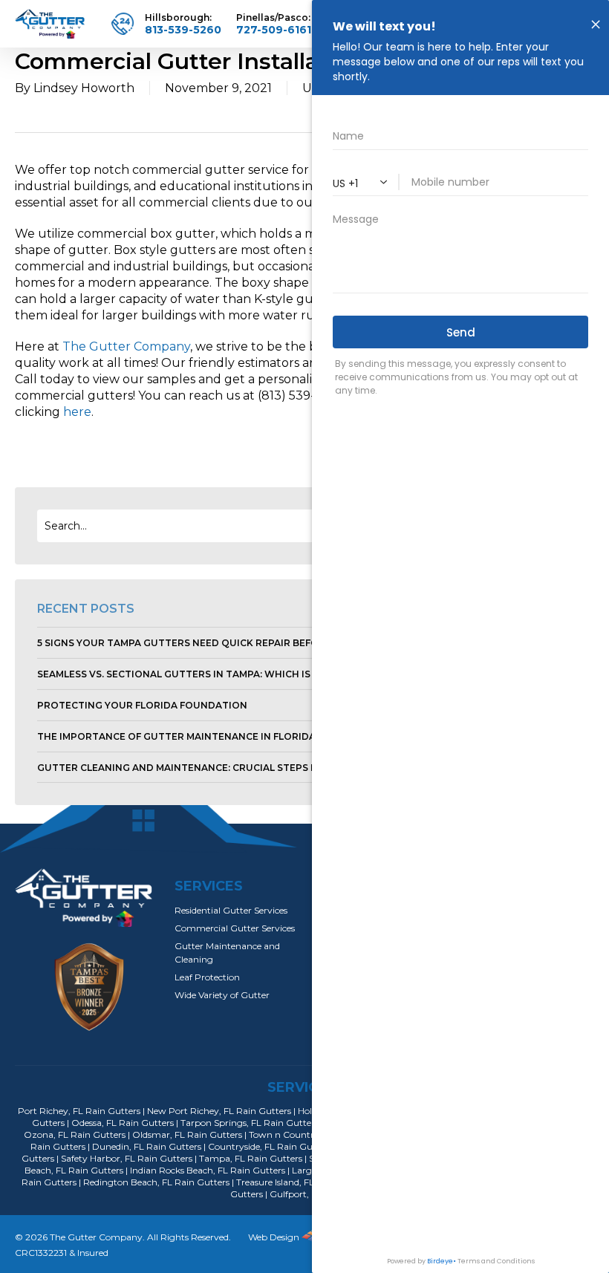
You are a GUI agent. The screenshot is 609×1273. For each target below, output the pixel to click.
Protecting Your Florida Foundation (142, 705)
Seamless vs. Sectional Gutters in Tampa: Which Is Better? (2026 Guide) (230, 674)
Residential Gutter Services (231, 910)
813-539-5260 (183, 29)
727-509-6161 (273, 29)
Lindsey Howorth (83, 88)
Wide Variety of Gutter (222, 994)
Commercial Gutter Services (235, 928)
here (77, 412)
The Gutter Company (126, 346)
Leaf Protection (207, 977)
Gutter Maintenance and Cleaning (227, 952)
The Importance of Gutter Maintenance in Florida (176, 736)
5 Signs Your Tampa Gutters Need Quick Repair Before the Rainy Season (232, 642)
